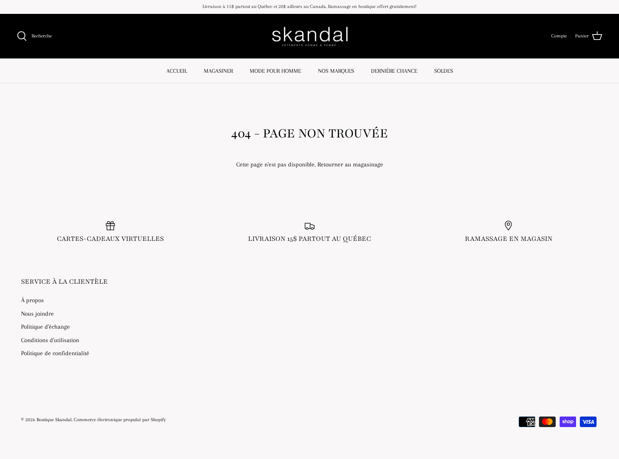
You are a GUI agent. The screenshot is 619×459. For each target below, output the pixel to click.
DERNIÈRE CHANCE (394, 71)
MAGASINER (218, 71)
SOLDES (443, 71)
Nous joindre (37, 313)
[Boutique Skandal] (309, 36)
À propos (32, 300)
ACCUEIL (176, 71)
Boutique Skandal (54, 419)
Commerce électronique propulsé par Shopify (120, 419)
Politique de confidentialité (55, 353)
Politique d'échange (45, 326)
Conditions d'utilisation (50, 340)
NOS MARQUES (336, 71)
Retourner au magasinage (350, 164)
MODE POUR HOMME (275, 71)
